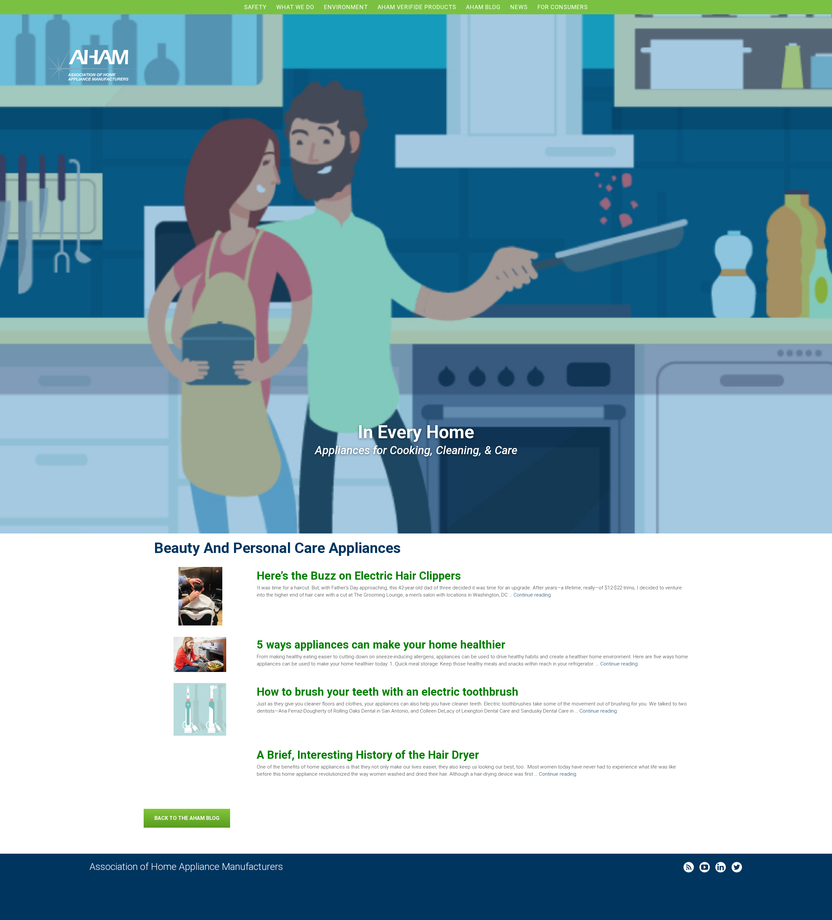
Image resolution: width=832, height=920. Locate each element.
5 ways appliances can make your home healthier (381, 644)
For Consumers (563, 7)
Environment (346, 7)
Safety (255, 7)
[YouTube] (706, 866)
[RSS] (690, 866)
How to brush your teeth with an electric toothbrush (387, 691)
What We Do (295, 7)
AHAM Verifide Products (417, 7)
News (519, 7)
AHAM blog (483, 7)
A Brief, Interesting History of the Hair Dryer (368, 754)
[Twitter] (738, 866)
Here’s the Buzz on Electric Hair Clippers (359, 575)
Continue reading (532, 595)
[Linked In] (722, 866)
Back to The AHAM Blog (186, 818)
